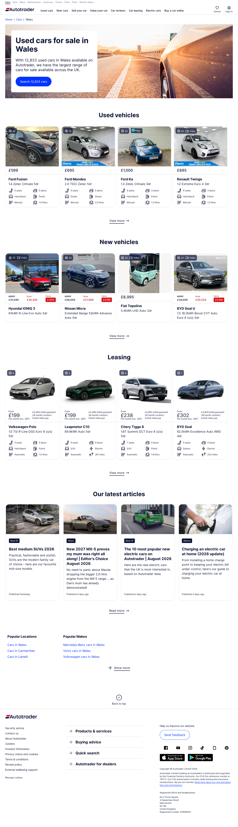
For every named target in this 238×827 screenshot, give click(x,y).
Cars (19, 19)
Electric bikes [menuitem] (87, 2)
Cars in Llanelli (17, 657)
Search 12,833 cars (33, 81)
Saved (217, 11)
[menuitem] (47, 10)
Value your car (98, 10)
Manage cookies (13, 777)
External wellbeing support (21, 769)
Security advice (14, 728)
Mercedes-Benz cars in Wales (83, 645)
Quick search (87, 753)
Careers (10, 743)
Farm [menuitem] (67, 2)
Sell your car (79, 10)
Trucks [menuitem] (58, 2)
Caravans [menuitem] (48, 2)
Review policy (13, 764)
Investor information (17, 748)
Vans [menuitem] (14, 2)
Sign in (229, 11)
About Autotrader (15, 738)
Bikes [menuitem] (22, 2)
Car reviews (118, 10)
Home (8, 19)
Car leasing (136, 10)
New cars (62, 10)
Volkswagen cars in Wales (81, 657)
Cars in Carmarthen (21, 651)
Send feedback (174, 735)
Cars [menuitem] (7, 2)
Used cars (47, 10)
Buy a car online (174, 10)
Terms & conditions (16, 759)
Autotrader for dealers (95, 764)
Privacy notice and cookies (21, 754)
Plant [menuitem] (74, 2)
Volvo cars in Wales (77, 651)
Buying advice (88, 742)
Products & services (93, 731)
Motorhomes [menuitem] (34, 2)
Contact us (11, 733)
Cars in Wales (16, 645)
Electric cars (153, 10)
